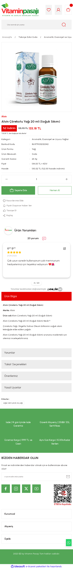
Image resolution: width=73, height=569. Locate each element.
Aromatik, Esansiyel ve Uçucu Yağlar (50, 139)
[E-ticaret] (36, 566)
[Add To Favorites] (36, 201)
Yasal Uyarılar (12, 387)
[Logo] (20, 10)
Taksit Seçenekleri (15, 364)
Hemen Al (55, 190)
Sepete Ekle (21, 190)
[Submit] (68, 476)
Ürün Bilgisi (10, 296)
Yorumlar (9, 352)
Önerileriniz (11, 376)
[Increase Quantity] (66, 179)
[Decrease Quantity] (6, 179)
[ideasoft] (18, 566)
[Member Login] (58, 10)
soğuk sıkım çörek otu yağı (13, 403)
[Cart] (68, 10)
